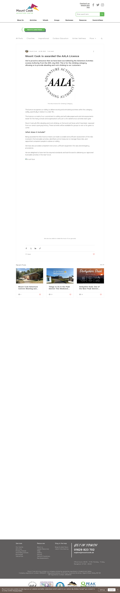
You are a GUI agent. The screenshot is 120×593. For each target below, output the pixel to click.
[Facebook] (93, 5)
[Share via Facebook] (26, 248)
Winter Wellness (79, 38)
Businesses (19, 554)
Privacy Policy (17, 590)
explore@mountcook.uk (84, 552)
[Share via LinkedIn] (35, 248)
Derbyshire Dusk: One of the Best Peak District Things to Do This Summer (90, 288)
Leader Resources (43, 549)
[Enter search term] (102, 14)
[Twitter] (98, 5)
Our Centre (19, 547)
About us (40, 547)
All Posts (19, 38)
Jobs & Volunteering (61, 549)
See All (102, 265)
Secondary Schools (22, 552)
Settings (102, 590)
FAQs (38, 551)
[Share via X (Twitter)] (31, 248)
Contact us (85, 3)
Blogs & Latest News (61, 547)
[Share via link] (40, 248)
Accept (111, 590)
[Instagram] (102, 5)
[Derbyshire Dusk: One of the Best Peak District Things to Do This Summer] (90, 275)
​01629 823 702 (84, 549)
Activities (19, 549)
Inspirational (43, 38)
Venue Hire (19, 556)
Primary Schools (21, 551)
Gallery (39, 552)
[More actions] (93, 51)
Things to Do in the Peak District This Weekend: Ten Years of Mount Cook (59, 288)
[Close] (118, 589)
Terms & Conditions (43, 556)
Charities (30, 38)
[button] (20, 20)
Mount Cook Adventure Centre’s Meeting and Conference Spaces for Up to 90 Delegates (29, 288)
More (92, 38)
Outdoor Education (60, 38)
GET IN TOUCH (85, 545)
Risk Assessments (42, 558)
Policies (39, 554)
